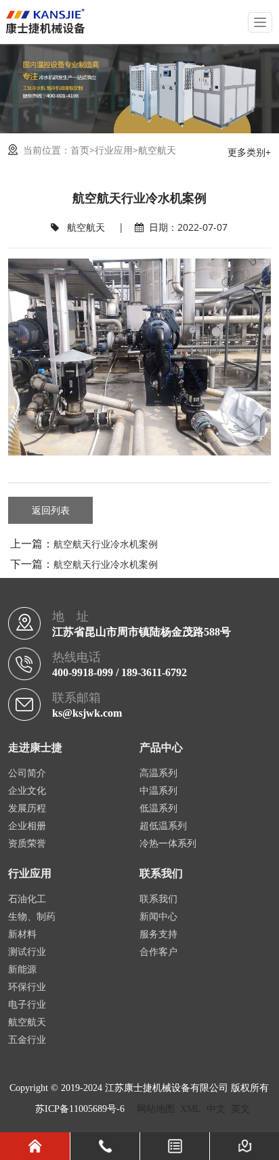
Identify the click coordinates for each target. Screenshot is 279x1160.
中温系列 (158, 791)
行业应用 (114, 149)
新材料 (22, 934)
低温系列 (158, 808)
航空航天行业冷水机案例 (105, 543)
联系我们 (158, 899)
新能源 (22, 969)
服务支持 (158, 934)
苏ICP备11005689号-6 (80, 1109)
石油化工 (27, 899)
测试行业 (27, 952)
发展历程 (27, 808)
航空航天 (157, 149)
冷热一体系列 (168, 844)
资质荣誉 (27, 844)
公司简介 (27, 773)
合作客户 (158, 952)
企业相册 (27, 826)
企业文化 (27, 791)
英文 (240, 1109)
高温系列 (158, 773)
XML (190, 1109)
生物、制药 (32, 917)
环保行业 (27, 987)
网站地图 (156, 1109)
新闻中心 (158, 917)
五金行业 (27, 1040)
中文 (216, 1109)
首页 (79, 149)
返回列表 (51, 510)
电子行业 (27, 1005)
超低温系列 (163, 826)
